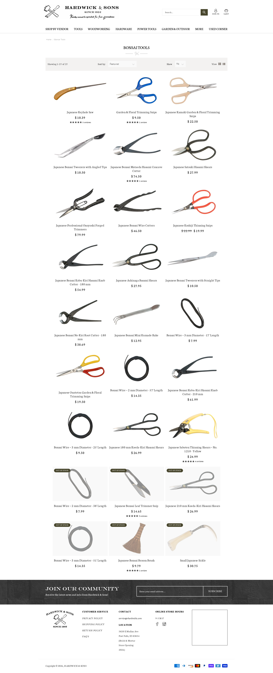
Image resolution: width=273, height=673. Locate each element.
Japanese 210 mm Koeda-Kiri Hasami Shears (193, 506)
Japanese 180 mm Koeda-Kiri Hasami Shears (136, 447)
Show (169, 64)
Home (48, 39)
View (214, 64)
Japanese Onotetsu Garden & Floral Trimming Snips (80, 394)
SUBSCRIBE (215, 591)
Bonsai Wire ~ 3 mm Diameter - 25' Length (80, 447)
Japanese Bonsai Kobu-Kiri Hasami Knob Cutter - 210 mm (193, 392)
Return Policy (92, 630)
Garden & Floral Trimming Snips (136, 112)
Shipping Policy (93, 624)
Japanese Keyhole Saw (80, 112)
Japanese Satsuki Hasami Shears (192, 167)
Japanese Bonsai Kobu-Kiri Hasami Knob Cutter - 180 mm (80, 282)
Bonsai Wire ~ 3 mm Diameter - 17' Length (193, 335)
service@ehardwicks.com (130, 618)
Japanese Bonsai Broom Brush (136, 560)
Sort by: (102, 64)
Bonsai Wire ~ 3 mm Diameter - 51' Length (80, 560)
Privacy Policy (92, 618)
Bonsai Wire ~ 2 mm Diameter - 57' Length (136, 390)
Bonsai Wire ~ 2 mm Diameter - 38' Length (80, 506)
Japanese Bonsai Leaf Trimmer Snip (136, 506)
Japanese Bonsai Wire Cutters (136, 225)
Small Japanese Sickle (193, 560)
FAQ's (85, 636)
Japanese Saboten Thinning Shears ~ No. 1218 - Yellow (192, 449)
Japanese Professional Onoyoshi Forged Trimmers (80, 227)
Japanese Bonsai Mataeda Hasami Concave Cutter (136, 169)
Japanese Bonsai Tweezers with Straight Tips (193, 280)
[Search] (204, 12)
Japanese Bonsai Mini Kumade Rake (136, 335)
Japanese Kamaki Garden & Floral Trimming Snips (193, 114)
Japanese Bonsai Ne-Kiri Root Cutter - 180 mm (80, 337)
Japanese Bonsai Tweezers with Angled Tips (80, 167)
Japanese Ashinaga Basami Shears (136, 280)
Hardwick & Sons (75, 665)
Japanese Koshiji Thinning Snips (193, 225)
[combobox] (185, 12)
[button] (226, 12)
